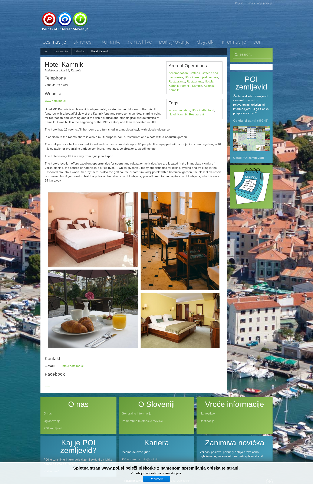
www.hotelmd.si (55, 100)
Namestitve (207, 413)
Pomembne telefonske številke (142, 421)
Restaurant (196, 114)
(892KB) (250, 120)
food (211, 110)
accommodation (179, 110)
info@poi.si (149, 459)
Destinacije (207, 421)
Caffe (203, 110)
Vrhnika (80, 51)
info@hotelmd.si (72, 366)
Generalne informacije (137, 413)
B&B (188, 77)
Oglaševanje (52, 421)
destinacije (61, 51)
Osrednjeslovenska (205, 77)
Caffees (195, 73)
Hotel (172, 114)
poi (45, 51)
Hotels (209, 81)
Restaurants (177, 81)
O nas (48, 413)
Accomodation (178, 73)
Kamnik (174, 85)
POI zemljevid (53, 428)
